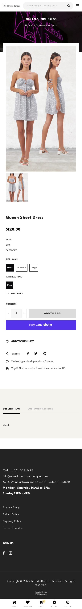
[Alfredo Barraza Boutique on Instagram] (10, 554)
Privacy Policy (11, 507)
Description (11, 409)
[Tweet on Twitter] (36, 353)
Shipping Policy (12, 521)
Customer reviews (40, 409)
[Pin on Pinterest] (45, 353)
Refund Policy (11, 514)
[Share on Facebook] (29, 353)
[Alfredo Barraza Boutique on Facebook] (4, 554)
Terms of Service (13, 528)
